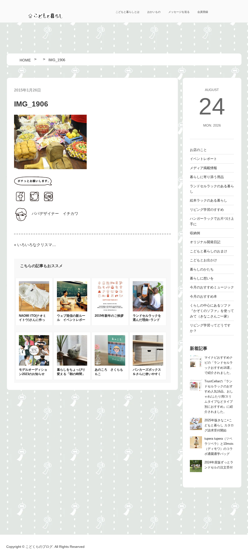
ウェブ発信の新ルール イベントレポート (71, 320)
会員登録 (202, 11)
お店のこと (198, 150)
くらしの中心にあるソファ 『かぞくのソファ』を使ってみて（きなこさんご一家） (212, 310)
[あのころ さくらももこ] (110, 364)
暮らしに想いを (202, 278)
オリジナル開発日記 (205, 242)
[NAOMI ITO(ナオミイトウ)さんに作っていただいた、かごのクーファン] (34, 310)
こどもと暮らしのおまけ (208, 251)
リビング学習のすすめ (207, 209)
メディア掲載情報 (203, 168)
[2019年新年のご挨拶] (110, 310)
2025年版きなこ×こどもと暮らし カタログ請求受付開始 (219, 425)
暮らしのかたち (202, 269)
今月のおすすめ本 (203, 296)
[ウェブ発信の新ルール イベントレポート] (72, 310)
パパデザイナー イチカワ (55, 213)
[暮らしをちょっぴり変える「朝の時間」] (72, 364)
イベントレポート (203, 159)
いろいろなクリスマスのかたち (36, 245)
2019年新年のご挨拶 (109, 315)
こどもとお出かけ (203, 260)
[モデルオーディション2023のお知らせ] (34, 364)
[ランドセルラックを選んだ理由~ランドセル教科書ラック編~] (148, 310)
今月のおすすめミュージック (212, 287)
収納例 (195, 233)
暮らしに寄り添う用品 (207, 177)
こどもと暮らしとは (128, 11)
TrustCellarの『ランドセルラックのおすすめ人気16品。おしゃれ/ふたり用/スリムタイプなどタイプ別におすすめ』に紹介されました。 (218, 397)
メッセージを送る (179, 11)
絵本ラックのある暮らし (208, 200)
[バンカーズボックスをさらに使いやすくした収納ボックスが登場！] (148, 364)
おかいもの (154, 11)
